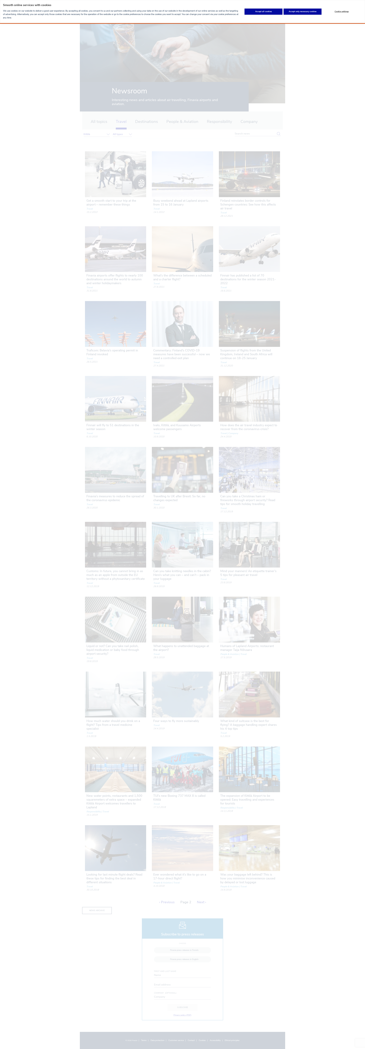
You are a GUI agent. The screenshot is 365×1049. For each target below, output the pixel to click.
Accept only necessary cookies (303, 11)
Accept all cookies (263, 11)
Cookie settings (342, 11)
